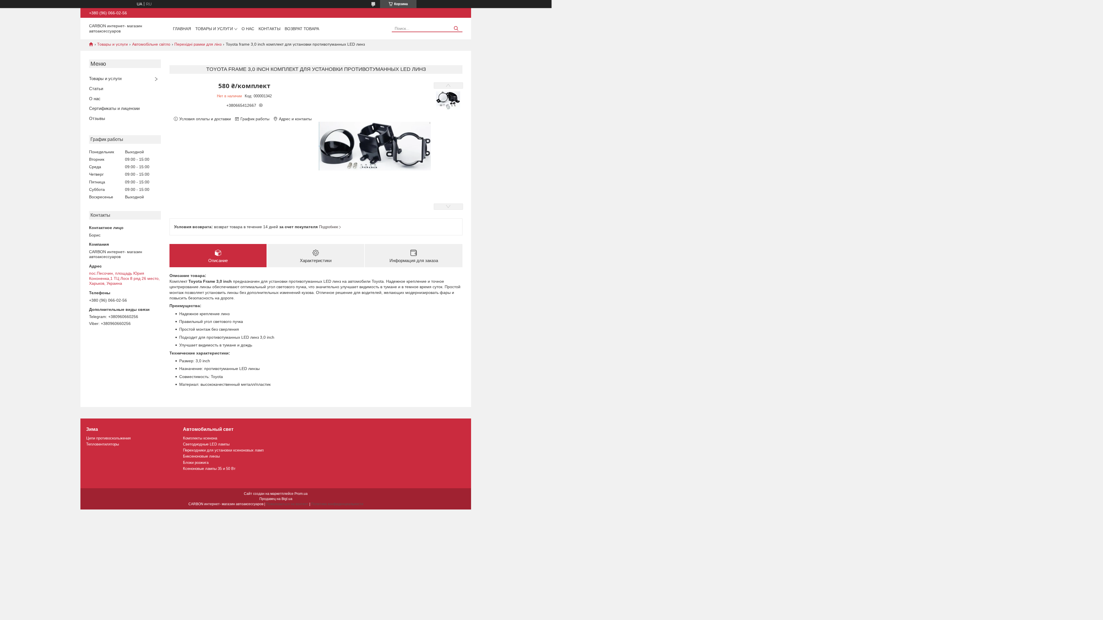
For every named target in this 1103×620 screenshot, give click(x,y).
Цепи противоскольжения (108, 438)
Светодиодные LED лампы (206, 444)
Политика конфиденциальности (337, 504)
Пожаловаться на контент (287, 504)
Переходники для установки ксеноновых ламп (223, 450)
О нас (248, 28)
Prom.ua (301, 494)
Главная (182, 28)
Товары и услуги (214, 28)
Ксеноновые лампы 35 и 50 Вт (209, 468)
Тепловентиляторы (102, 444)
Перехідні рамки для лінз (197, 44)
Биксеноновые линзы (201, 456)
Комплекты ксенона (200, 438)
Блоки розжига (196, 462)
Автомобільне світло (151, 44)
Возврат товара (302, 28)
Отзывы (97, 118)
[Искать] (456, 28)
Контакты (269, 28)
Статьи (96, 88)
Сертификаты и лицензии (114, 108)
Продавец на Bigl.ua (275, 499)
